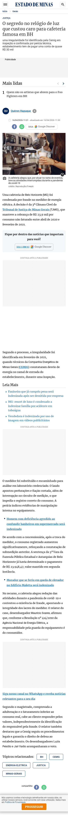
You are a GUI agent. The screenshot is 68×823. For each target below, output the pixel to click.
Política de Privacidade (15, 802)
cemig (56, 757)
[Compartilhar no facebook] (14, 126)
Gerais (15, 11)
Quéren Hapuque (21, 111)
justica (41, 765)
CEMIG (24, 367)
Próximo (64, 84)
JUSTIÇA (6, 18)
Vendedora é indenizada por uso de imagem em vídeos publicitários (31, 418)
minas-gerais (14, 773)
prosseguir (34, 807)
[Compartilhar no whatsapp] (21, 126)
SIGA (30, 127)
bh (41, 757)
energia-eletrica (16, 765)
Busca (63, 4)
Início (4, 11)
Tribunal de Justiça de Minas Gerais (26, 209)
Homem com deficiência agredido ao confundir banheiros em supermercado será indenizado (36, 524)
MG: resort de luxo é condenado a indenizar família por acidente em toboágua (30, 406)
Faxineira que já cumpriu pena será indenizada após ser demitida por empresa (35, 393)
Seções (5, 4)
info (34, 111)
